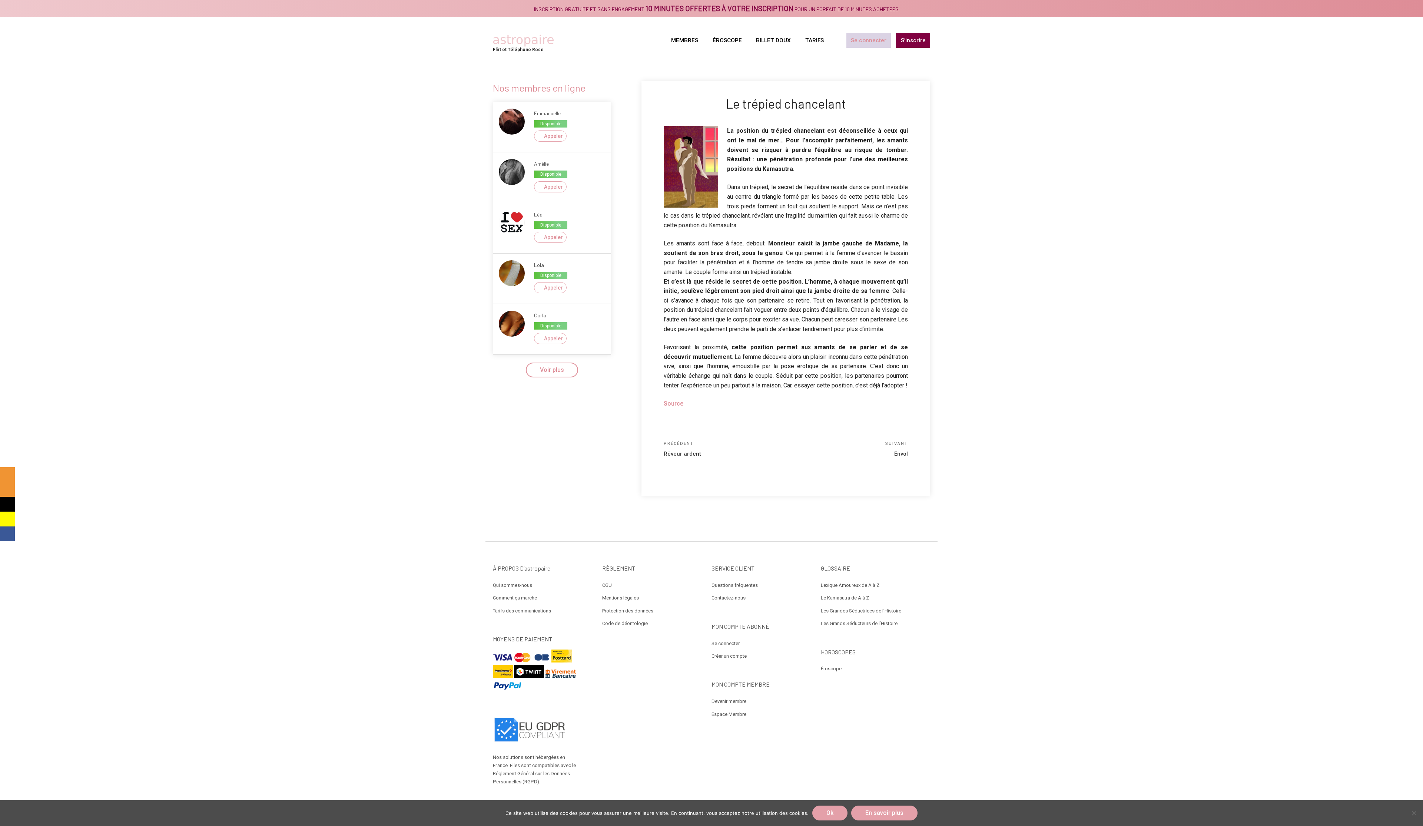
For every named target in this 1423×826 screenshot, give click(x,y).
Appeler (553, 136)
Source (674, 403)
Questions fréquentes (735, 585)
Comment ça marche (515, 598)
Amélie (541, 164)
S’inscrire (913, 40)
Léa (538, 214)
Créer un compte (729, 656)
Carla (540, 315)
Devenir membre (729, 701)
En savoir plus (884, 812)
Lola (539, 265)
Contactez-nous (729, 598)
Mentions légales (620, 598)
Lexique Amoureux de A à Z (850, 585)
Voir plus (552, 369)
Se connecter (868, 40)
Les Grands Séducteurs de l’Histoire (859, 623)
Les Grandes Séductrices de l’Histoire (861, 611)
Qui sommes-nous (512, 585)
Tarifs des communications (522, 611)
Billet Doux (773, 40)
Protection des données (627, 611)
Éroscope (831, 668)
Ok (829, 812)
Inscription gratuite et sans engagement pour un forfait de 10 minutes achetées (716, 9)
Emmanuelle (547, 113)
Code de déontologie (625, 623)
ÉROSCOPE (727, 40)
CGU (607, 585)
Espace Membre (729, 714)
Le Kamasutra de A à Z (845, 598)
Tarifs (814, 40)
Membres (684, 40)
